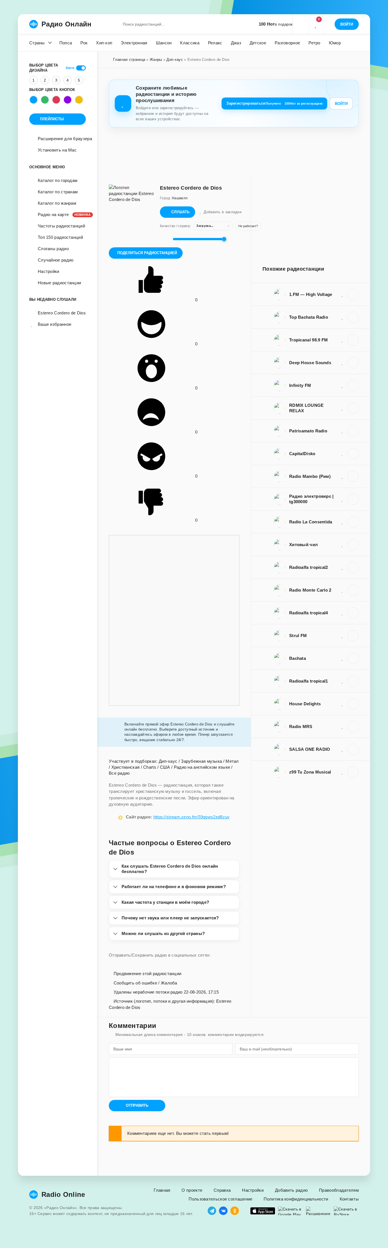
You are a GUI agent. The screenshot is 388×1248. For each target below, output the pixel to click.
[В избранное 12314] (342, 476)
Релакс (215, 42)
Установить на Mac (57, 150)
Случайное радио (56, 260)
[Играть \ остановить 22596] (353, 522)
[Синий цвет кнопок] (33, 100)
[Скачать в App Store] (262, 1210)
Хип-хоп (104, 42)
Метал (232, 761)
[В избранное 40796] (342, 590)
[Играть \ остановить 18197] (353, 317)
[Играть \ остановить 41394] (353, 431)
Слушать (180, 212)
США (165, 767)
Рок (83, 42)
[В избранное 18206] (342, 567)
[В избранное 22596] (342, 522)
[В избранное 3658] (342, 499)
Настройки (48, 271)
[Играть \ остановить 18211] (353, 681)
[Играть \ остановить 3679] (353, 772)
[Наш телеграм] (212, 1210)
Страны (37, 42)
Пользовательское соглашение (220, 1199)
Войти (341, 103)
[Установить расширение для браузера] (318, 1210)
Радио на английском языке (202, 767)
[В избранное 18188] (342, 408)
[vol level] (165, 239)
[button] (300, 24)
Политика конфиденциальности (296, 1199)
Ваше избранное (54, 324)
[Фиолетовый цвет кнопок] (67, 100)
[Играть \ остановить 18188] (353, 408)
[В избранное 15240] (342, 749)
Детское (258, 42)
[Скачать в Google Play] (290, 1210)
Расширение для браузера (65, 138)
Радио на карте (62, 214)
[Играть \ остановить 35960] (353, 453)
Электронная (134, 42)
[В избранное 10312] (342, 658)
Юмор (335, 42)
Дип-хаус (174, 59)
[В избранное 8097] (342, 544)
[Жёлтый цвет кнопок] (79, 100)
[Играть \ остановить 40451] (353, 726)
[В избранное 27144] (342, 635)
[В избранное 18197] (342, 317)
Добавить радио (291, 1190)
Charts (149, 767)
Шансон (164, 42)
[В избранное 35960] (342, 453)
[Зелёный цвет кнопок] (45, 100)
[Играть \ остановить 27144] (353, 635)
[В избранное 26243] (342, 703)
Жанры (156, 59)
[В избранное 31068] (342, 362)
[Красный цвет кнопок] (56, 100)
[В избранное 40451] (342, 726)
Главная (162, 1190)
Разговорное (287, 42)
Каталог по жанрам (57, 203)
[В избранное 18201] (342, 612)
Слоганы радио (53, 248)
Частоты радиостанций (61, 225)
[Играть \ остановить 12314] (353, 476)
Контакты (349, 1199)
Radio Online (63, 1194)
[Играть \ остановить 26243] (353, 704)
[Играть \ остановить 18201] (353, 613)
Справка (222, 1190)
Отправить (137, 1105)
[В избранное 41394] (342, 431)
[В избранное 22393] (342, 294)
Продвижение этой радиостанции (146, 973)
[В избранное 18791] (342, 340)
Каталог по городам (57, 180)
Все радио (119, 773)
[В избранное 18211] (342, 681)
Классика (189, 42)
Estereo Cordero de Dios (62, 312)
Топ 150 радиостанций (60, 237)
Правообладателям (339, 1190)
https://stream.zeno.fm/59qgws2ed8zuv (191, 816)
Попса (65, 42)
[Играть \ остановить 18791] (353, 340)
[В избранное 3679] (342, 772)
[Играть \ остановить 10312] (353, 658)
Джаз (236, 42)
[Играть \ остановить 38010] (353, 385)
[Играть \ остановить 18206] (353, 567)
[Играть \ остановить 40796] (353, 590)
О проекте (192, 1190)
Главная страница (129, 59)
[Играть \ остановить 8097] (353, 544)
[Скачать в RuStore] (346, 1210)
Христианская (125, 767)
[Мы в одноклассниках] (234, 1210)
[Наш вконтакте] (223, 1210)
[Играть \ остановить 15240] (353, 749)
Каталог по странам (58, 191)
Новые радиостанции (59, 282)
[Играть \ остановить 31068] (353, 362)
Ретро (314, 42)
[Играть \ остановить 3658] (353, 499)
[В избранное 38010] (342, 385)
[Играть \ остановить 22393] (353, 294)
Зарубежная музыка (201, 761)
